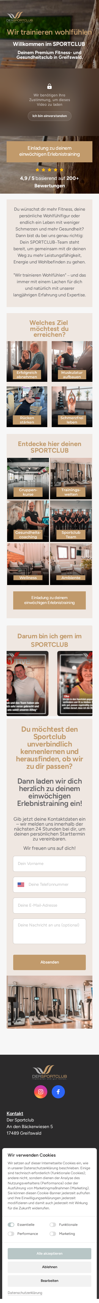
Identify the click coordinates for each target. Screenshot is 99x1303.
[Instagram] (40, 1091)
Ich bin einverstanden (49, 116)
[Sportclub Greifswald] (49, 1072)
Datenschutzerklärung (25, 1293)
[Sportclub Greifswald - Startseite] (20, 17)
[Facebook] (58, 1091)
